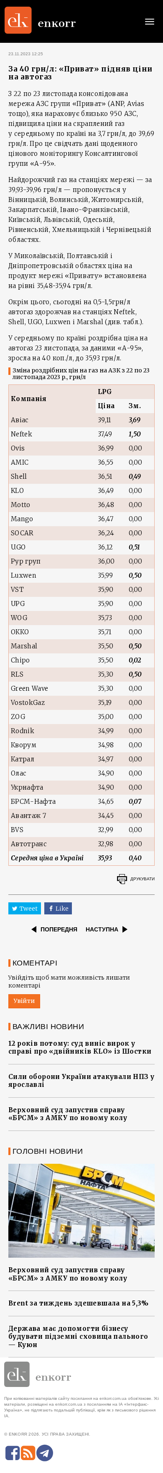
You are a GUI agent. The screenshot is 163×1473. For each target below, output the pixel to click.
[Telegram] (44, 1453)
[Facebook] (12, 1453)
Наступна (102, 929)
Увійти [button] (24, 1001)
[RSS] (28, 1453)
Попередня (59, 929)
